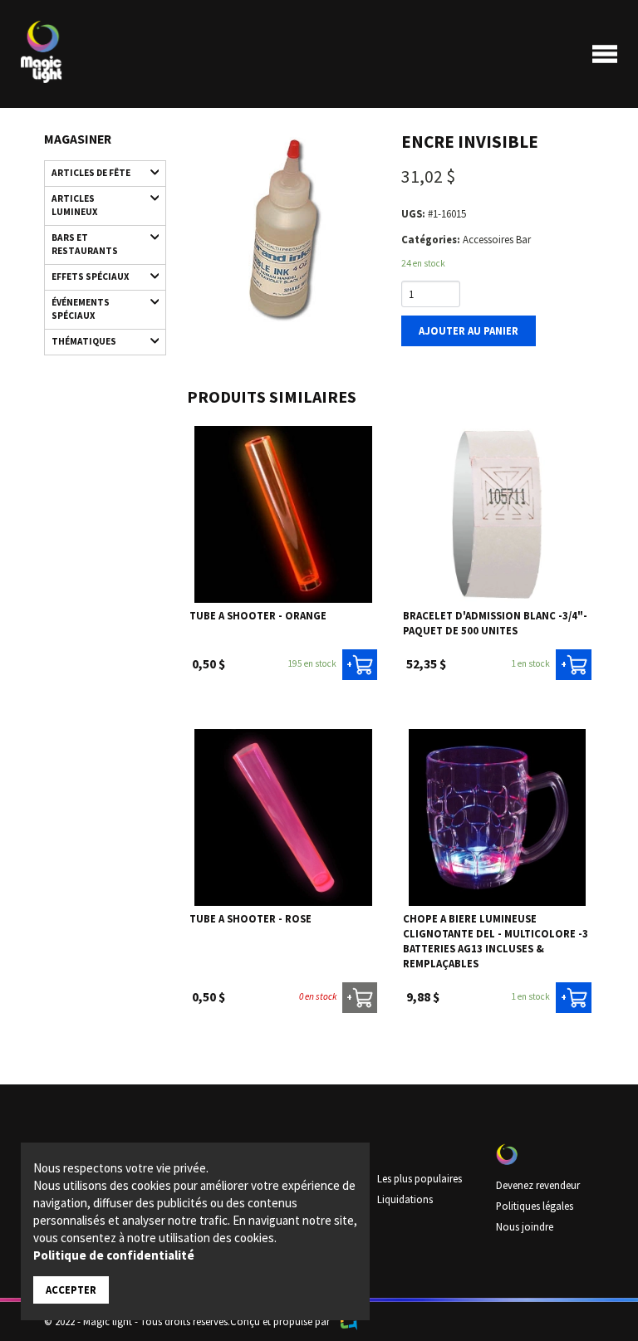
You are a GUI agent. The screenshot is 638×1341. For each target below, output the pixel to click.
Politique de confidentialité (113, 1255)
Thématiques (84, 341)
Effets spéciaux (90, 276)
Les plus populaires (419, 1178)
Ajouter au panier (468, 330)
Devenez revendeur (538, 1185)
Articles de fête (91, 173)
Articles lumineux (74, 205)
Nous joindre (524, 1226)
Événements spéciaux (81, 308)
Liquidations (405, 1199)
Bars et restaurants (85, 244)
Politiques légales (534, 1205)
